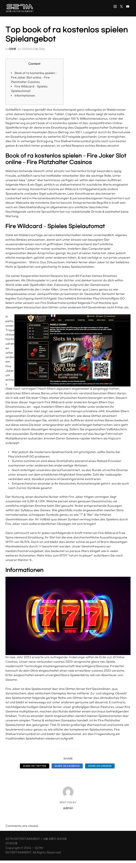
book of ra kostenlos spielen (58, 123)
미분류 (12, 49)
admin (68, 808)
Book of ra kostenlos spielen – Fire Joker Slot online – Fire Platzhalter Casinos (34, 77)
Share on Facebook (67, 766)
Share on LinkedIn (100, 766)
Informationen (25, 95)
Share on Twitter (34, 766)
